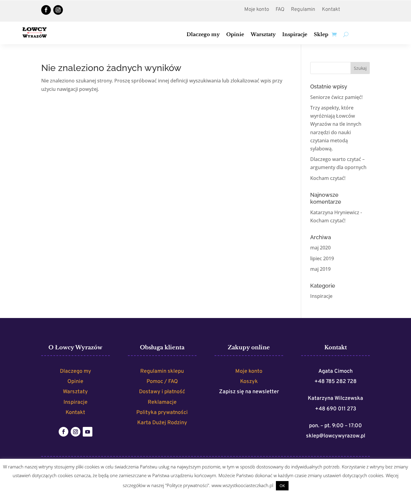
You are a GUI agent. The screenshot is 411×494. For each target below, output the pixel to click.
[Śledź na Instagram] (58, 10)
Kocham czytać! (327, 178)
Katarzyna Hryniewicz (334, 212)
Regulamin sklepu (162, 371)
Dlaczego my (203, 34)
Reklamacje (162, 402)
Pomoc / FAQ (162, 381)
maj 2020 (320, 247)
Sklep (321, 34)
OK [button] (282, 485)
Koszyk (249, 381)
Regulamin (303, 10)
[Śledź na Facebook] (46, 10)
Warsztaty (263, 34)
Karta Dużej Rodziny (162, 422)
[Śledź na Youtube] (87, 432)
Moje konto (256, 10)
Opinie (235, 34)
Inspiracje (294, 34)
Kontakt (331, 10)
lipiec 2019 (322, 258)
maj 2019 (320, 269)
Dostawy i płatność (162, 391)
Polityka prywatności (162, 412)
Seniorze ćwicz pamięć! (336, 97)
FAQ (280, 10)
